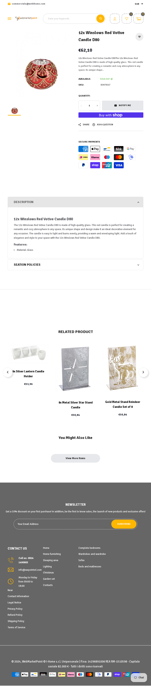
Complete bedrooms (89, 548)
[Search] (100, 18)
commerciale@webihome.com (28, 3)
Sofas (81, 560)
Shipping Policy (16, 621)
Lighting (47, 566)
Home (46, 548)
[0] (127, 19)
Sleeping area (50, 560)
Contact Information (18, 596)
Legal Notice (14, 602)
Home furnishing (52, 554)
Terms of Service (16, 627)
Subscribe (124, 524)
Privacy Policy (15, 608)
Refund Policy (15, 614)
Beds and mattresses (89, 566)
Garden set (49, 578)
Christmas (48, 572)
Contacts (48, 585)
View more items (75, 458)
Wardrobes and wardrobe (92, 554)
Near (10, 590)
